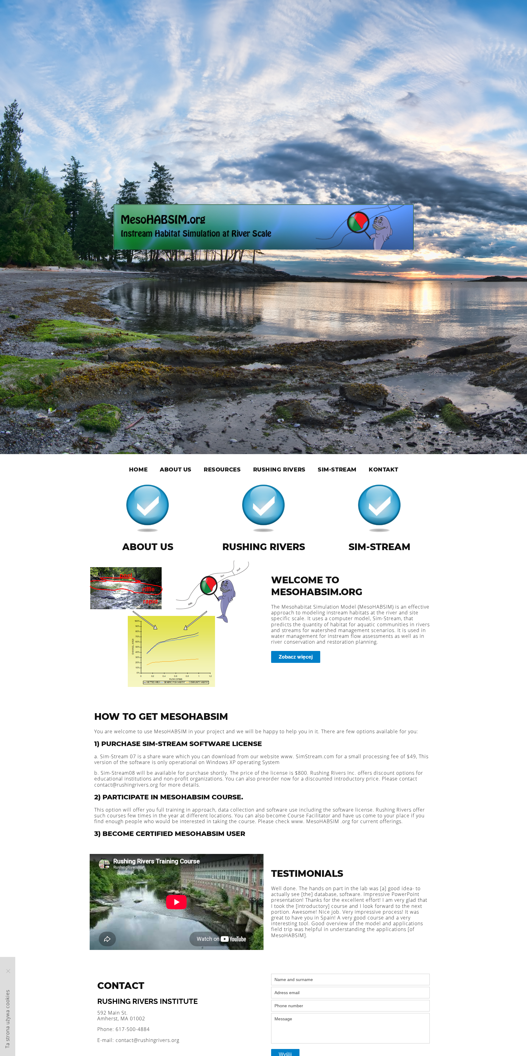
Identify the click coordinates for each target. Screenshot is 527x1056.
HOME (138, 469)
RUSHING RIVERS (279, 469)
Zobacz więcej (296, 657)
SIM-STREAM (337, 469)
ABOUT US (176, 469)
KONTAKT (383, 469)
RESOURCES (222, 469)
